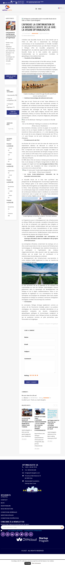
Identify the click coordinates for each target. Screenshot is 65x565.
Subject (26, 351)
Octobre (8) (10, 215)
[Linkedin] (12, 534)
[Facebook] (3, 534)
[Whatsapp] (31, 534)
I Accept (27, 563)
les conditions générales (15, 530)
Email (26, 344)
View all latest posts (11, 77)
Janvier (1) (10, 160)
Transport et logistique (51, 324)
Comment (27, 359)
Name (26, 337)
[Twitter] (21, 534)
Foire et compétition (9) (11, 99)
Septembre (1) (11, 172)
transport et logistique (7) (11, 105)
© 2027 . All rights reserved (32, 551)
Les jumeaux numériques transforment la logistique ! (10, 36)
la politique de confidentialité (33, 530)
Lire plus (8, 64)
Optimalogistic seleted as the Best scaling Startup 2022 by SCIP (53, 424)
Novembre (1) (11, 188)
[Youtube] (17, 534)
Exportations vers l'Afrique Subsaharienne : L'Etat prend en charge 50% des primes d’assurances (40, 423)
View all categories (13, 112)
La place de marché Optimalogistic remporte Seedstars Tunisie (27, 422)
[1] (61, 527)
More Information (36, 563)
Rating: (26, 375)
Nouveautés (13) (11, 95)
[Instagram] (8, 534)
